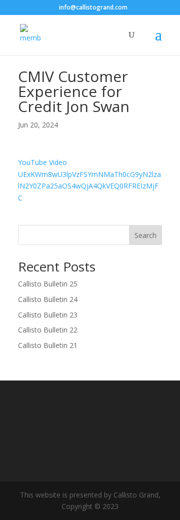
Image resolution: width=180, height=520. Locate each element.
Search (145, 235)
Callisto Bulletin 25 (48, 283)
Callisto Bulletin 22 (48, 329)
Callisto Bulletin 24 (48, 299)
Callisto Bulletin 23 (48, 315)
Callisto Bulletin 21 (48, 345)
